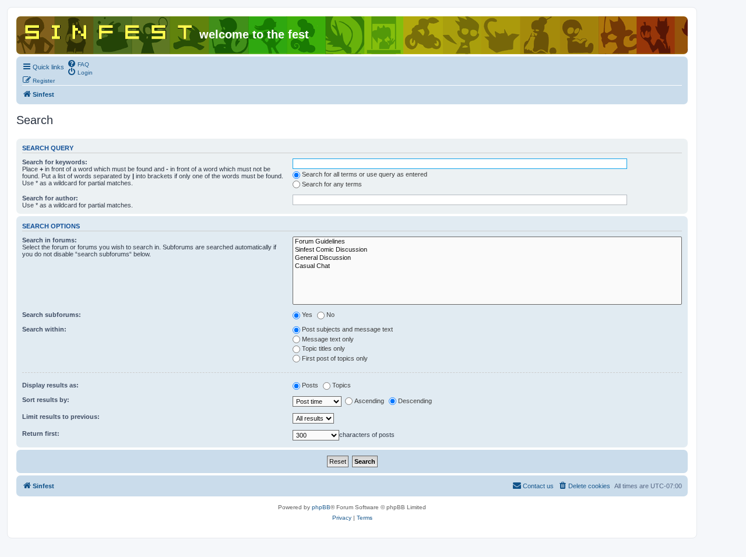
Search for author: (50, 198)
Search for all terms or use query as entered (364, 174)
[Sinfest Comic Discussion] (487, 250)
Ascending (369, 400)
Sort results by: (45, 399)
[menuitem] (78, 63)
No (330, 314)
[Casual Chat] (487, 266)
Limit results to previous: (61, 416)
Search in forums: (49, 240)
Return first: (40, 433)
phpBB (321, 507)
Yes (307, 314)
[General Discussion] (487, 258)
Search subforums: (51, 314)
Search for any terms (332, 184)
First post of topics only (335, 358)
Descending (415, 400)
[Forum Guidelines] (487, 242)
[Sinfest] (109, 29)
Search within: (44, 329)
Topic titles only (323, 348)
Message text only (328, 339)
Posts (310, 385)
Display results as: (50, 385)
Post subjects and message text (347, 329)
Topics (341, 385)
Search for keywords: (54, 161)
